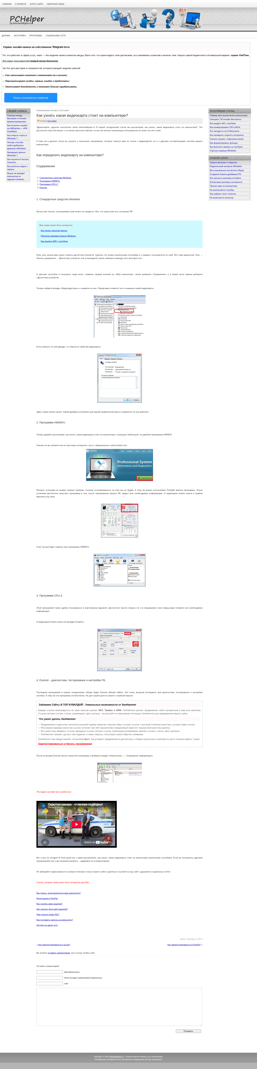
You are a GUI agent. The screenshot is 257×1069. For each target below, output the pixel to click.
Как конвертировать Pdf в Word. (225, 127)
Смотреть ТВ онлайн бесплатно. (226, 119)
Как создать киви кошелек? (49, 904)
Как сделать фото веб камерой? (52, 909)
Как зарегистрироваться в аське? (54, 945)
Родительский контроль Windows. (226, 166)
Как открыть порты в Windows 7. (17, 137)
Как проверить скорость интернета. (227, 134)
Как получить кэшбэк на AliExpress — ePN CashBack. (17, 128)
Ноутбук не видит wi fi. (47, 925)
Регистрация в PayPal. (47, 898)
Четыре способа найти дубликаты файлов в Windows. (16, 145)
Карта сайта (36, 4)
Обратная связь (55, 4)
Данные (6, 36)
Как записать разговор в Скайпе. (226, 177)
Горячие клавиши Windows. (223, 150)
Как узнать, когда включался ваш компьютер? (58, 893)
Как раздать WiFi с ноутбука (54, 241)
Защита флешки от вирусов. (223, 162)
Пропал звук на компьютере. (224, 185)
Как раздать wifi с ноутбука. (223, 123)
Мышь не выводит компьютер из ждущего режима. (16, 176)
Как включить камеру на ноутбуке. (226, 146)
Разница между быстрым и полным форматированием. (16, 118)
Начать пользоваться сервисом (30, 97)
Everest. (43, 187)
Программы (35, 36)
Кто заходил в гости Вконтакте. (225, 130)
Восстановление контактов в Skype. (227, 170)
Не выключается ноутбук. (222, 189)
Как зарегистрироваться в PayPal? (184, 945)
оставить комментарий (59, 952)
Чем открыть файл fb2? (47, 914)
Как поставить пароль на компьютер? (54, 920)
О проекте (20, 4)
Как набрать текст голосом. (223, 193)
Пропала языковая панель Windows (58, 236)
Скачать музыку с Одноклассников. (227, 138)
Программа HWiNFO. (50, 181)
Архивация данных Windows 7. (16, 154)
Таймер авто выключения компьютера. (229, 115)
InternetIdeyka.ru (116, 1056)
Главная (7, 4)
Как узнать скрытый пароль (54, 230)
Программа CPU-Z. (49, 184)
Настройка (20, 36)
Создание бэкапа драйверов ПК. (226, 174)
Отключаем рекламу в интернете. (226, 181)
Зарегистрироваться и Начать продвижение (65, 743)
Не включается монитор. (222, 197)
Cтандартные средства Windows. (56, 178)
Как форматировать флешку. (224, 142)
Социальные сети (56, 36)
